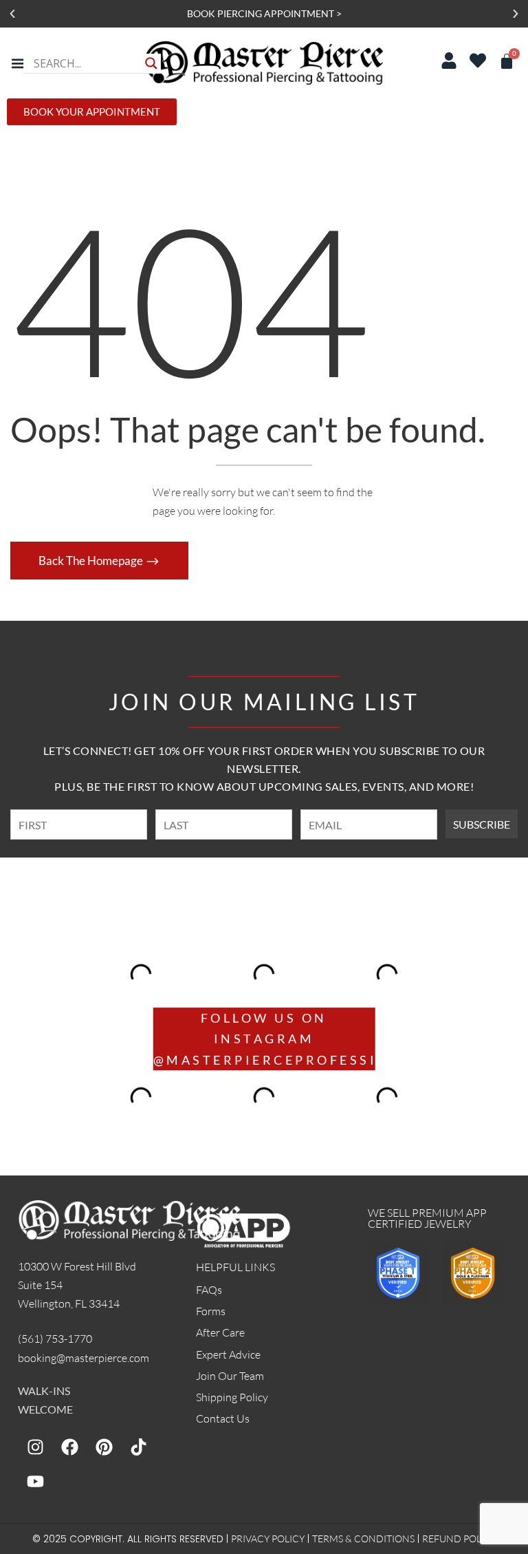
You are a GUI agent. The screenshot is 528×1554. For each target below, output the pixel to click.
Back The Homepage (91, 560)
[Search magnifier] (151, 63)
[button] (12, 13)
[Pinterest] (104, 1446)
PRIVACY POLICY (268, 1538)
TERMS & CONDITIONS (363, 1538)
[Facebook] (69, 1446)
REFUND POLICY (459, 1538)
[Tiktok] (138, 1446)
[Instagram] (35, 1446)
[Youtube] (35, 1481)
